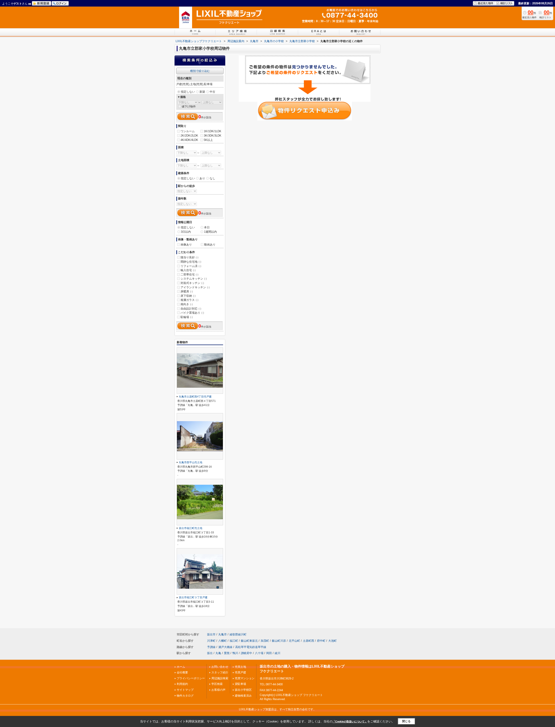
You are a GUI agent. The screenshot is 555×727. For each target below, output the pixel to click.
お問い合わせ (219, 666)
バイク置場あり (192, 312)
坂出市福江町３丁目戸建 (193, 597)
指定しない (188, 91)
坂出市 (211, 634)
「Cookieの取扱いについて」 (350, 721)
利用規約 (182, 684)
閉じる (406, 721)
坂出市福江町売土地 (190, 528)
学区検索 (217, 684)
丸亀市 (222, 634)
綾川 (277, 653)
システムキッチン (194, 278)
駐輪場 (187, 317)
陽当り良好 (189, 257)
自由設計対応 (191, 308)
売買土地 (240, 666)
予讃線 (211, 647)
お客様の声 (218, 689)
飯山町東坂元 (249, 640)
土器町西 (308, 640)
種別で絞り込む (200, 71)
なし (212, 178)
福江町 (234, 640)
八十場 (259, 653)
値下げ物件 (189, 106)
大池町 (332, 640)
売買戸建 (240, 672)
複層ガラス (189, 300)
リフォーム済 (191, 266)
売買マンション (245, 678)
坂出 (210, 653)
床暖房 (187, 291)
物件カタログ (185, 695)
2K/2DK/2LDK (189, 135)
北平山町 (294, 640)
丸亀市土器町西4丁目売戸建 (195, 396)
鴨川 (235, 653)
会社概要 (182, 672)
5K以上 (208, 140)
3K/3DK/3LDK (212, 135)
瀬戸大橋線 (225, 647)
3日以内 (186, 231)
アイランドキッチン (195, 287)
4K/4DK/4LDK (189, 140)
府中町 (321, 640)
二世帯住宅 (189, 274)
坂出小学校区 (243, 689)
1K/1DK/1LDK (212, 131)
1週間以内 (210, 231)
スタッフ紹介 (219, 672)
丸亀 (218, 653)
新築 (202, 91)
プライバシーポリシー (191, 678)
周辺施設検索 (219, 678)
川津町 (211, 640)
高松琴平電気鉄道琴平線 (250, 647)
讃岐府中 (246, 653)
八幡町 (222, 640)
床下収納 (188, 295)
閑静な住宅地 (191, 261)
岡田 (269, 653)
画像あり (186, 244)
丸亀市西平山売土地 (190, 462)
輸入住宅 (188, 270)
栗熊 (227, 653)
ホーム (181, 666)
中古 (212, 91)
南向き (187, 304)
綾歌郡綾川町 (238, 634)
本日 (207, 227)
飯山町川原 (279, 640)
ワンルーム (188, 131)
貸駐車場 (240, 684)
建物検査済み (243, 695)
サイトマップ (185, 689)
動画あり (209, 244)
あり (202, 178)
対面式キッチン (192, 283)
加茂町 (265, 640)
